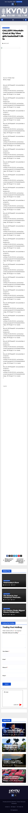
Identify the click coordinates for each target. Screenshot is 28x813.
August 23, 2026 (9, 734)
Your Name (5, 651)
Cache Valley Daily (7, 743)
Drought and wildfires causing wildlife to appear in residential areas (13, 762)
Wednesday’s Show (11, 583)
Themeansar (13, 803)
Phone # (5, 667)
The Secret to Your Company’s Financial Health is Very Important (12, 597)
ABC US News (6, 728)
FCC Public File (20, 806)
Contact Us (7, 806)
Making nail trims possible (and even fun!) (9, 560)
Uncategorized (6, 27)
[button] (23, 19)
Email (3, 659)
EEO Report (13, 806)
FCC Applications (14, 810)
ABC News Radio (19, 734)
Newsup (22, 801)
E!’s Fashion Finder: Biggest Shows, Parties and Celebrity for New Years (14, 612)
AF (16, 749)
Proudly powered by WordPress (9, 801)
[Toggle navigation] (13, 20)
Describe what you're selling (10, 632)
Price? (4, 675)
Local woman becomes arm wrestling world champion (19, 560)
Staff (14, 584)
